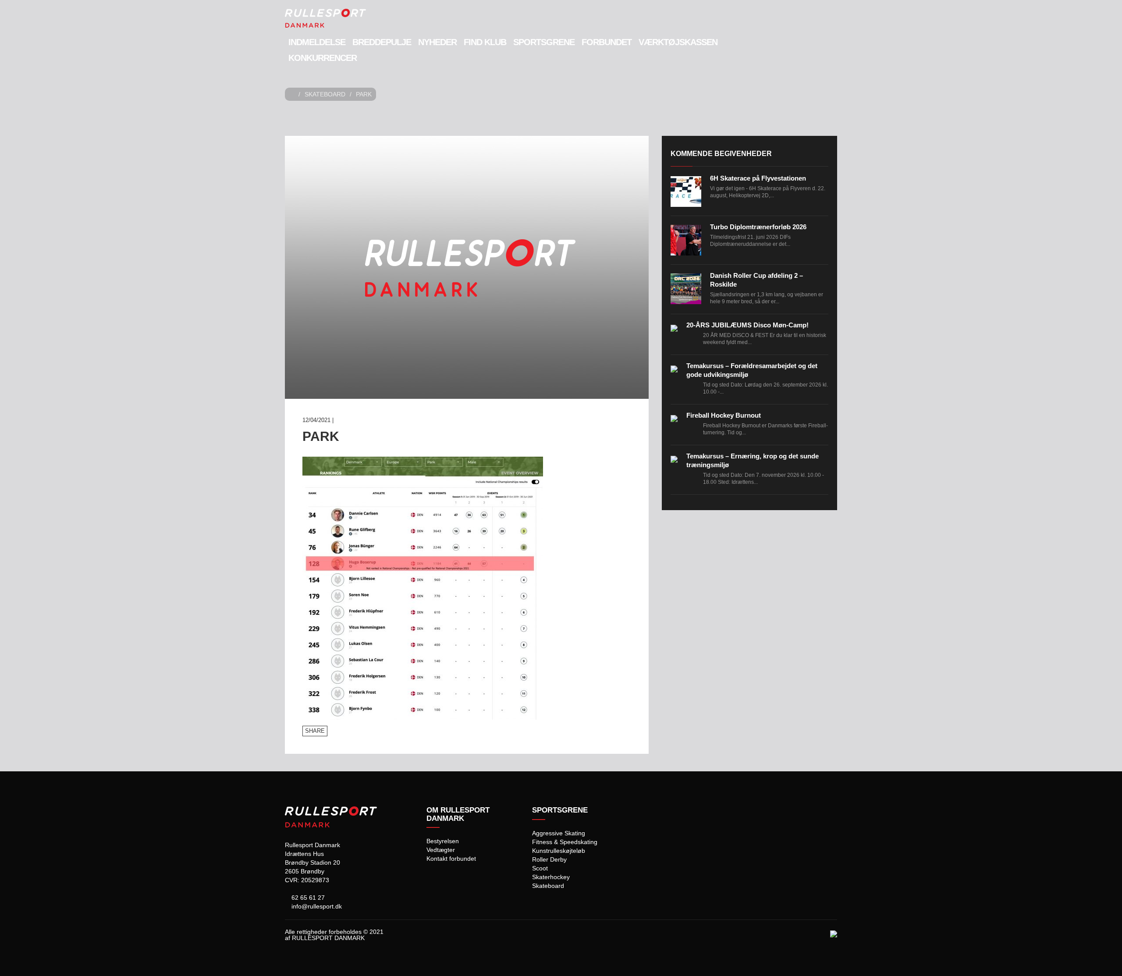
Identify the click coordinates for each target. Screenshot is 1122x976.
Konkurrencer (322, 58)
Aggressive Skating (558, 833)
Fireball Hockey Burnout (723, 415)
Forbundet (607, 42)
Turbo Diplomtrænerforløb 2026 (758, 227)
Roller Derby (549, 859)
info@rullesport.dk (316, 906)
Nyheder (437, 42)
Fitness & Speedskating (564, 841)
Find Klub (485, 42)
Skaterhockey (551, 876)
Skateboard (325, 94)
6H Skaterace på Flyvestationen (758, 178)
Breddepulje (381, 42)
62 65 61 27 (307, 897)
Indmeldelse (316, 42)
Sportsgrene (544, 42)
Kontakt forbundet (451, 858)
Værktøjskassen (678, 42)
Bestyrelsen (442, 841)
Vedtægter (440, 849)
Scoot (540, 868)
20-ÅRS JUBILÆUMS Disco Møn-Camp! (747, 325)
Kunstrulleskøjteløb (558, 850)
